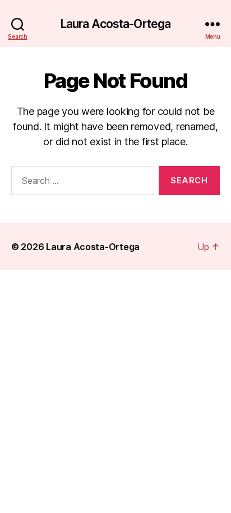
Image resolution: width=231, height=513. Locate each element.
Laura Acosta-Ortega (115, 24)
